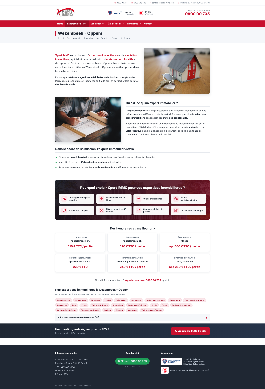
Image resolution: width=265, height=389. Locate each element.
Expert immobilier (76, 24)
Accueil (61, 38)
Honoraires (132, 24)
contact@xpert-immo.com (163, 3)
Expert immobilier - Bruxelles (96, 38)
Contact (148, 24)
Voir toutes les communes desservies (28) (78, 317)
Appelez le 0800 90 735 (192, 331)
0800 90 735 (122, 3)
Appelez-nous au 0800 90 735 (143, 280)
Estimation (96, 24)
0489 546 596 (140, 3)
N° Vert (133, 361)
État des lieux (114, 24)
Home (60, 24)
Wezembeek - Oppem (121, 38)
